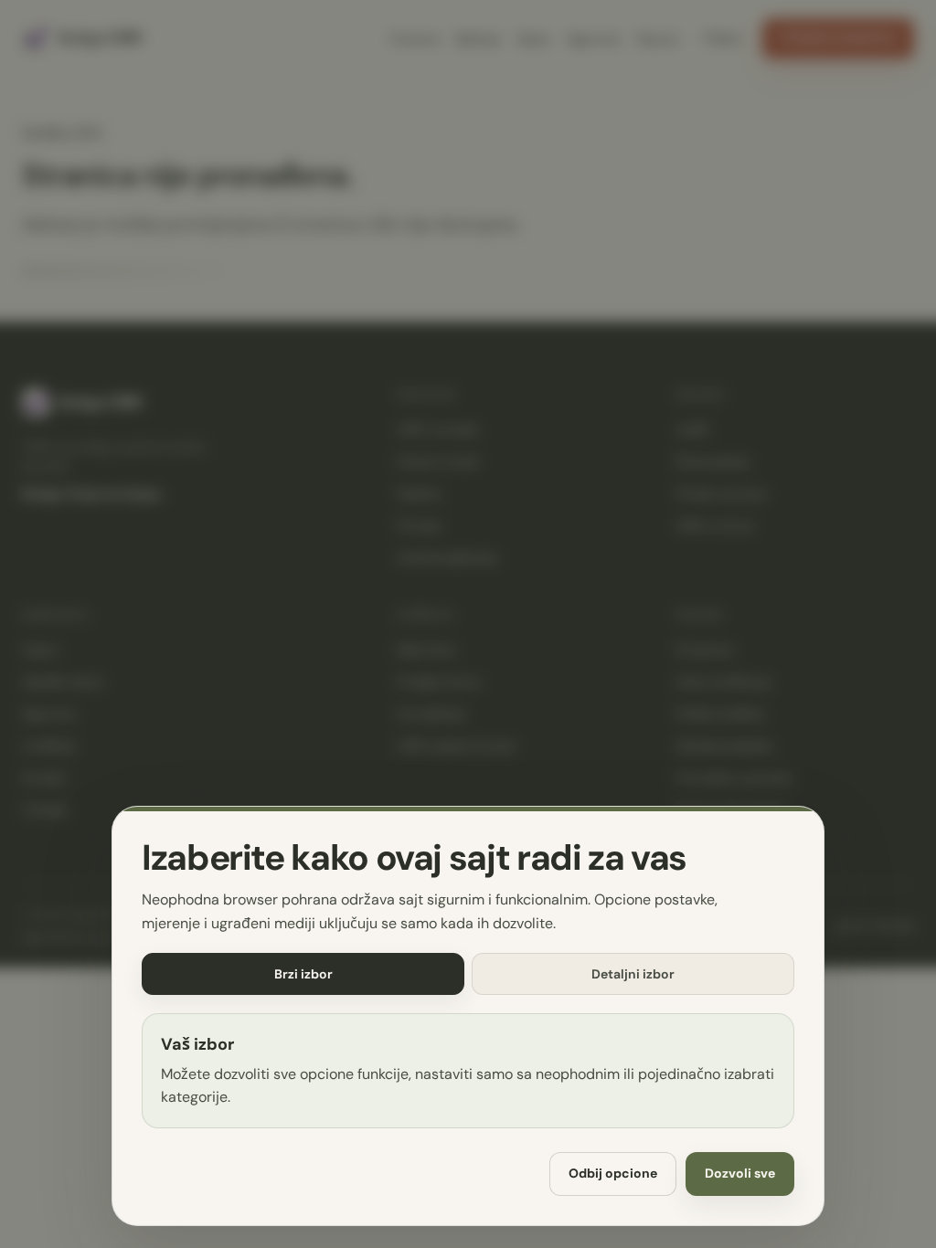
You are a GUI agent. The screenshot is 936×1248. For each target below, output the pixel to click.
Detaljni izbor (633, 974)
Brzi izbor (303, 974)
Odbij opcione (613, 1174)
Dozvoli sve (740, 1174)
